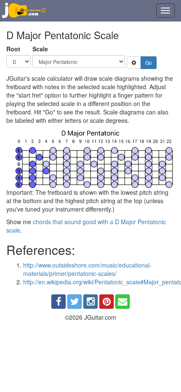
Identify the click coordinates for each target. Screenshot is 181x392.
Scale (40, 49)
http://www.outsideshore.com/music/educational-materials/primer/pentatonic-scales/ (87, 269)
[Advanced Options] (134, 62)
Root (13, 49)
